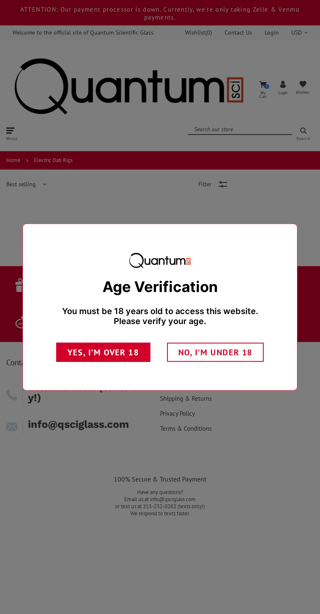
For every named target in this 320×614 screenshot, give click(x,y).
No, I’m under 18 (215, 352)
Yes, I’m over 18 (103, 352)
